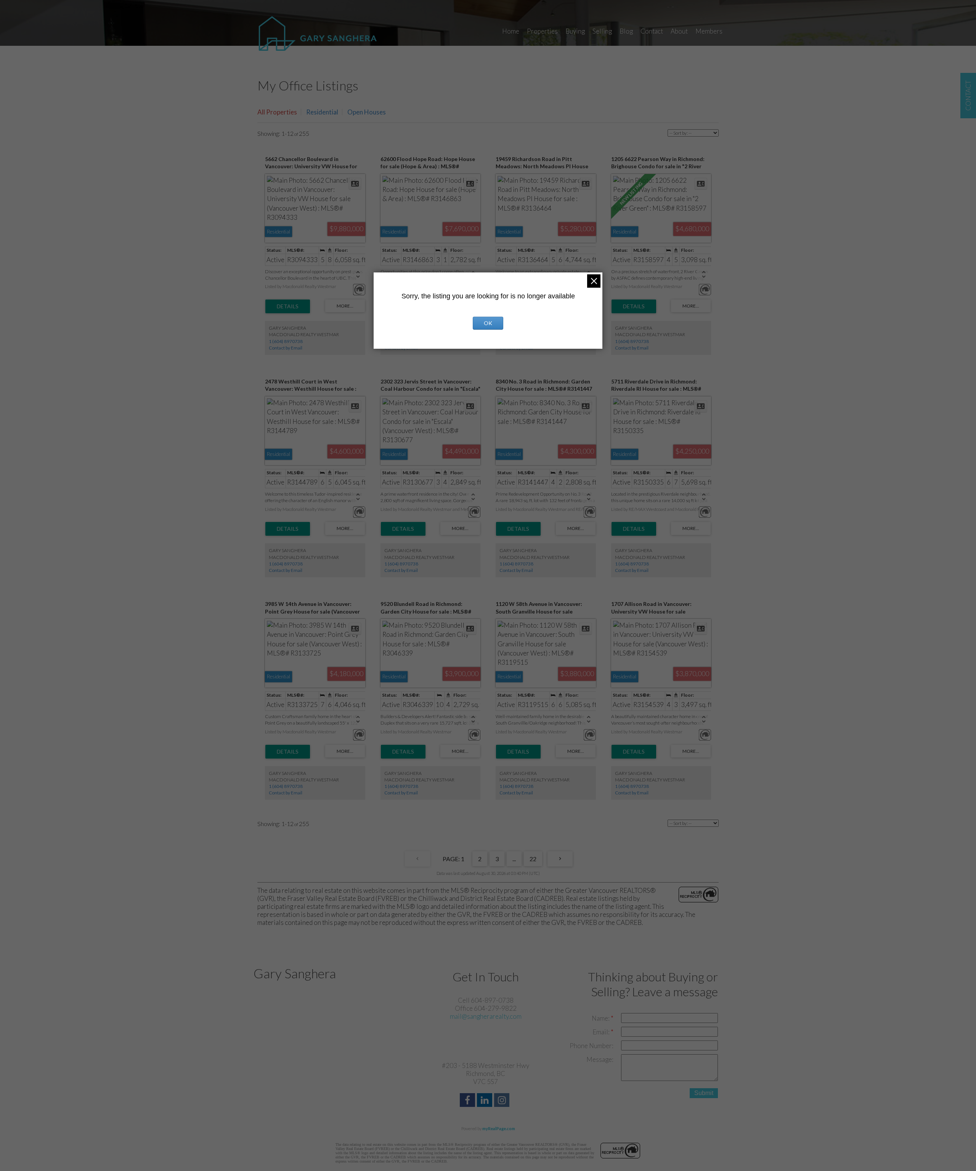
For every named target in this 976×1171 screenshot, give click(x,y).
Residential (322, 112)
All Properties (277, 112)
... (514, 858)
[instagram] (502, 1101)
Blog (626, 31)
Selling (602, 31)
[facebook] (468, 1101)
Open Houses (366, 112)
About (679, 31)
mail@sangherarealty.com (486, 1016)
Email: (601, 1032)
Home (510, 31)
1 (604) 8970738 (286, 341)
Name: (601, 1018)
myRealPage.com (498, 1128)
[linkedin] (485, 1101)
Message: (599, 1059)
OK (488, 323)
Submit (703, 1093)
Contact (651, 31)
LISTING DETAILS (287, 306)
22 (533, 858)
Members (708, 31)
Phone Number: (591, 1046)
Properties (542, 31)
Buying (575, 31)
